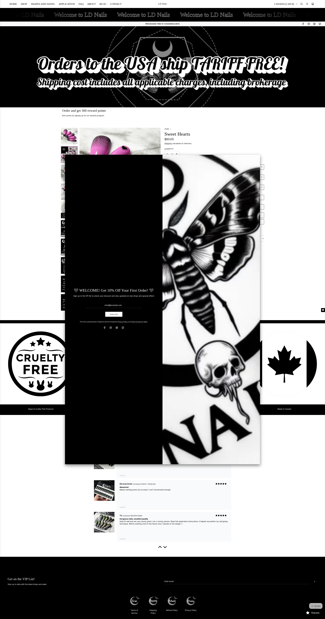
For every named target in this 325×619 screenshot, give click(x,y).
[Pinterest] (117, 327)
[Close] (255, 159)
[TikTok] (123, 327)
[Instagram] (110, 327)
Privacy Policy (122, 322)
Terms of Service (137, 322)
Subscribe (114, 314)
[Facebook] (104, 327)
